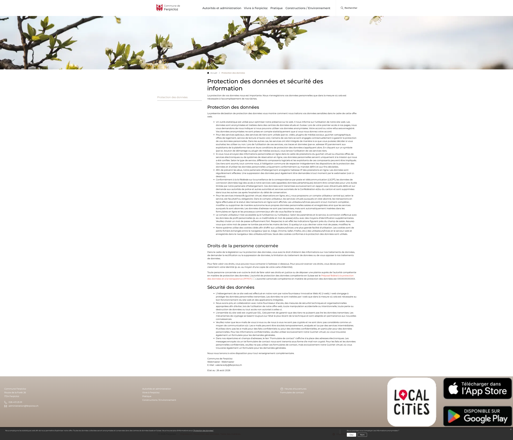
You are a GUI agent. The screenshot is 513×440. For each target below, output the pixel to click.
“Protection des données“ (203, 431)
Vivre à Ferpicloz (256, 8)
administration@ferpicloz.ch (23, 406)
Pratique (276, 8)
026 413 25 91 (15, 402)
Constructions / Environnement (307, 8)
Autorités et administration (221, 8)
